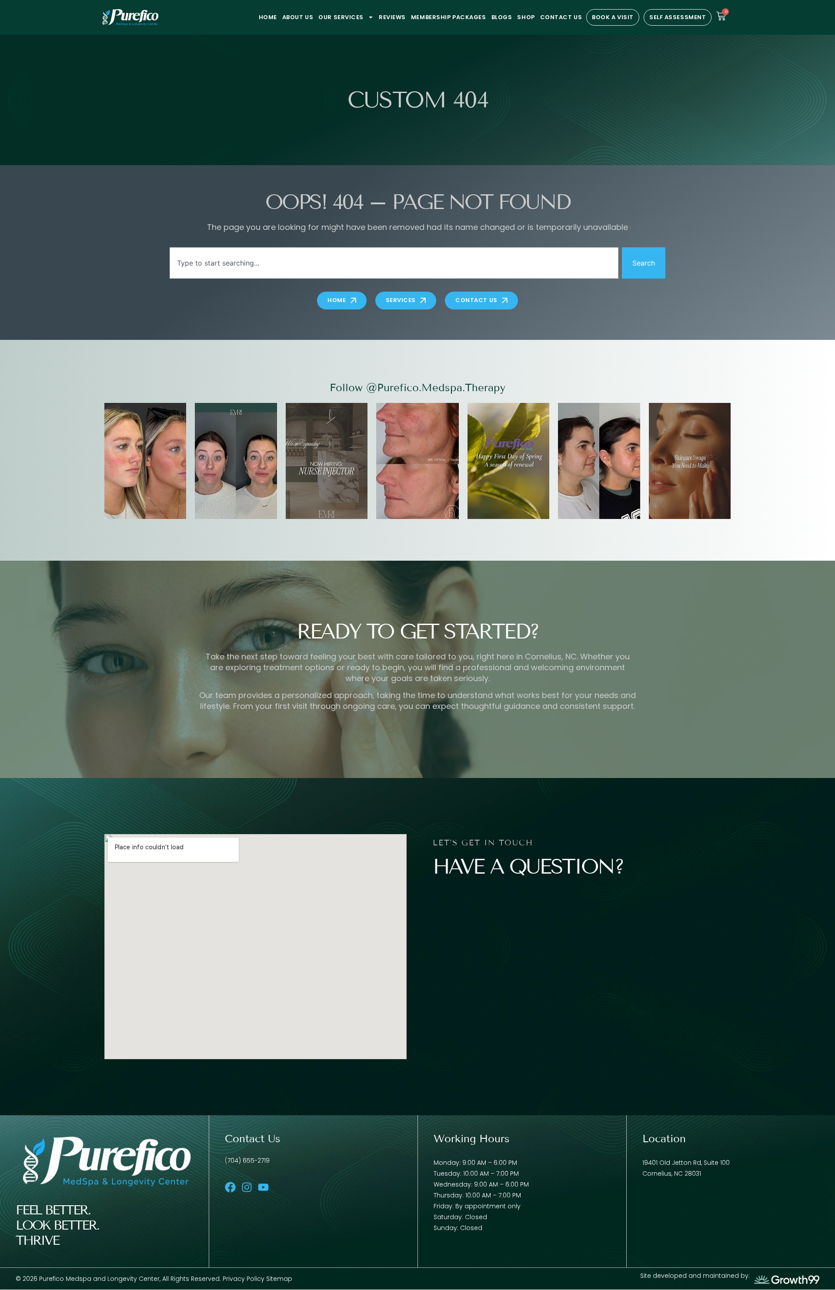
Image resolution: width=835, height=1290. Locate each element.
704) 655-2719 (248, 1160)
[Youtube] (263, 1187)
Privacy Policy (244, 1278)
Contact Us (561, 17)
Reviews (392, 17)
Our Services (341, 17)
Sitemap (279, 1278)
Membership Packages (448, 17)
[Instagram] (246, 1187)
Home (268, 17)
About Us (297, 17)
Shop (525, 17)
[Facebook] (230, 1187)
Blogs (501, 17)
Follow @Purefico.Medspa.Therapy (417, 387)
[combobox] (394, 263)
